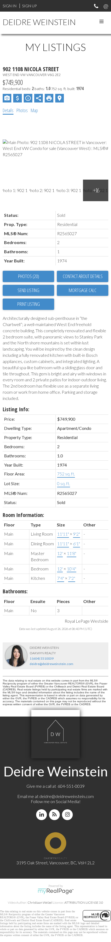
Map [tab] (34, 110)
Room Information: (23, 515)
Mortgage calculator (82, 290)
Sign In (9, 6)
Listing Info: (16, 409)
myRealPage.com (55, 891)
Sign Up (29, 6)
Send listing (28, 290)
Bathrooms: (15, 591)
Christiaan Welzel (39, 902)
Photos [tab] (22, 110)
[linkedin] (42, 814)
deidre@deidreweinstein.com (51, 664)
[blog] (55, 814)
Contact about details (83, 276)
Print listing (28, 304)
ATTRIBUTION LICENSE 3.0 (83, 902)
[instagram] (68, 814)
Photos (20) (28, 276)
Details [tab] (8, 110)
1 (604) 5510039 (42, 658)
